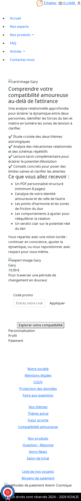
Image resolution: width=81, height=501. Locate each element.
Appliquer (57, 303)
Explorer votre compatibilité (41, 325)
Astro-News (38, 451)
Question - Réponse (38, 445)
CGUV (38, 382)
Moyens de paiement (38, 478)
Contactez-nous (22, 59)
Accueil (15, 18)
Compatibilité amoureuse (38, 427)
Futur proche (38, 420)
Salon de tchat (38, 458)
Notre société (38, 369)
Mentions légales (38, 375)
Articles (16, 51)
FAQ (13, 43)
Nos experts (19, 26)
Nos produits (20, 35)
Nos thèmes (38, 407)
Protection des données (38, 388)
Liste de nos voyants (38, 471)
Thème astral (38, 413)
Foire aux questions (38, 395)
